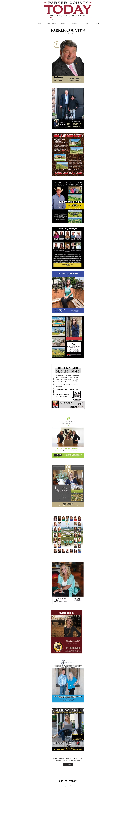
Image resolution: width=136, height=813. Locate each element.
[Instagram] (96, 23)
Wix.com (79, 786)
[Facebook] (98, 23)
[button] (51, 23)
